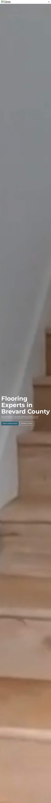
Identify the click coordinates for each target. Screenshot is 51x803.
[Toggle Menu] (49, 2)
